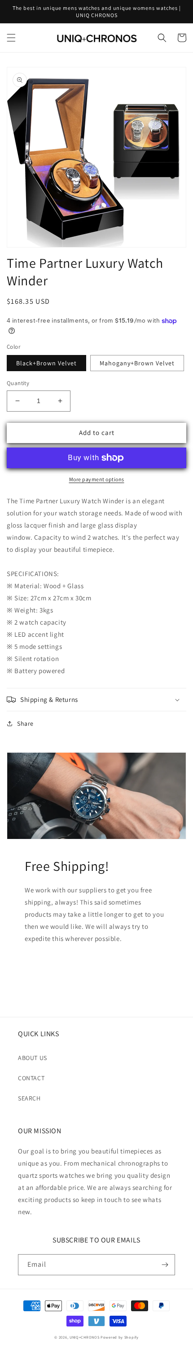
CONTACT (31, 1078)
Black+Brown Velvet (46, 363)
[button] (11, 38)
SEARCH (29, 1098)
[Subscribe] (165, 1264)
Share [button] (25, 723)
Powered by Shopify (120, 1337)
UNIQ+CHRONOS (84, 1337)
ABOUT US (32, 1058)
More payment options (96, 479)
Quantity (18, 383)
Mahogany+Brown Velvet (137, 363)
